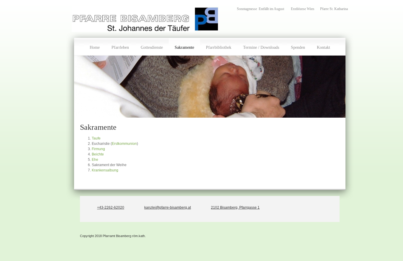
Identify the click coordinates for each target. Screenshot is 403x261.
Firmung (98, 149)
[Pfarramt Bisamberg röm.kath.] (145, 19)
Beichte (98, 154)
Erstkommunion (124, 144)
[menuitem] (95, 47)
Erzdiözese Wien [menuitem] (302, 9)
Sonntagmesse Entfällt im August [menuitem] (261, 9)
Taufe (96, 138)
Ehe (95, 160)
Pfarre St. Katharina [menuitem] (334, 9)
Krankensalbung (105, 170)
